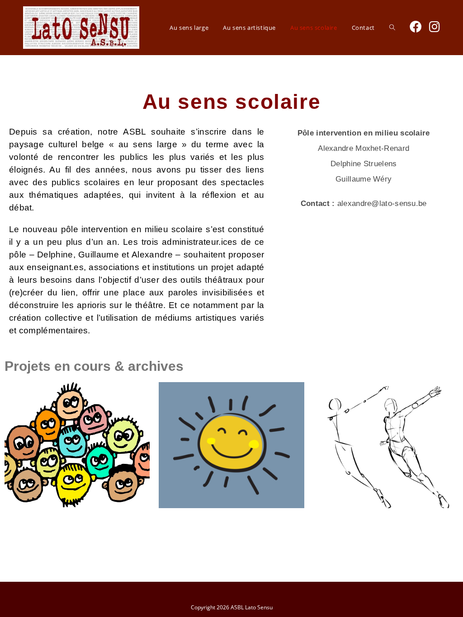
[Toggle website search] (392, 27)
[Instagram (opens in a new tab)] (434, 26)
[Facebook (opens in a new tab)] (415, 26)
